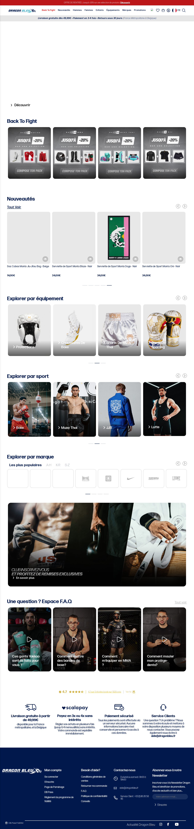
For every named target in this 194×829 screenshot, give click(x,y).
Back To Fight (48, 10)
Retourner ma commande (94, 785)
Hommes (77, 10)
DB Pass (48, 792)
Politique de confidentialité (94, 796)
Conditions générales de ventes (93, 778)
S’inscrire (49, 781)
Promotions (140, 10)
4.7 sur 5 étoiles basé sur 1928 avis (104, 692)
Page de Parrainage (54, 787)
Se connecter (51, 776)
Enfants (100, 10)
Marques (127, 10)
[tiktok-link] (182, 824)
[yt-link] (175, 824)
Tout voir (181, 602)
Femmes (89, 10)
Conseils (85, 801)
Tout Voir (14, 207)
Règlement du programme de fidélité (59, 799)
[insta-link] (159, 824)
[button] (183, 10)
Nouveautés (64, 10)
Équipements (113, 10)
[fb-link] (167, 824)
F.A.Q (83, 791)
